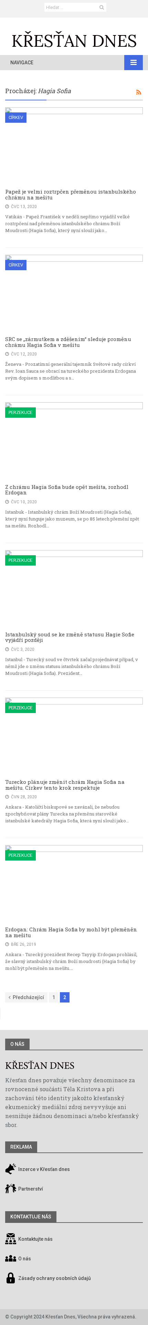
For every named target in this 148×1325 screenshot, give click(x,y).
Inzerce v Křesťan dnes (43, 1169)
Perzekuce (20, 412)
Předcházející (28, 997)
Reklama (21, 1147)
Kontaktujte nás (35, 1239)
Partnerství (30, 1189)
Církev (16, 117)
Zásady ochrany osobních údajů (54, 1278)
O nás (17, 1044)
